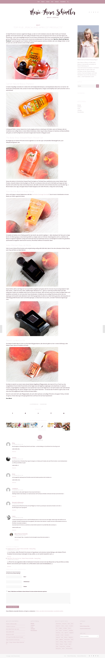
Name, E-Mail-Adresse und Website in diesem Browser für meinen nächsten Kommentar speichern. (27, 591)
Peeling (61, 641)
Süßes (57, 646)
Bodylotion (58, 625)
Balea (69, 623)
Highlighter (71, 632)
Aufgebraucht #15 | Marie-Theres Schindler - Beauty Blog (21, 548)
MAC (62, 637)
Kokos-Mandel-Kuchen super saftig (12, 629)
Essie (57, 630)
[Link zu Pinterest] (96, 12)
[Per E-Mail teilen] (64, 413)
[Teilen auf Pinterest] (51, 413)
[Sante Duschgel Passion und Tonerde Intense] (18, 425)
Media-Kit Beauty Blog (84, 626)
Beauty (38, 25)
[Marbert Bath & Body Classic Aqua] (34, 425)
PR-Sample (70, 641)
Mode (57, 639)
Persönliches (81, 112)
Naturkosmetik (67, 639)
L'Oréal (62, 634)
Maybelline (71, 637)
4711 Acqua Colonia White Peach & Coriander (14, 637)
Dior (57, 628)
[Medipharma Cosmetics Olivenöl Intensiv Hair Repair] (10, 425)
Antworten (14, 451)
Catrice (62, 625)
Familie (60, 630)
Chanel (66, 625)
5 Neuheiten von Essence (10, 626)
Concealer (71, 625)
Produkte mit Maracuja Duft (11, 623)
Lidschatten (67, 634)
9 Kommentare (43, 404)
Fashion (79, 106)
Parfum (57, 641)
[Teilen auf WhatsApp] (38, 413)
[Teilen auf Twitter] (25, 413)
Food (79, 108)
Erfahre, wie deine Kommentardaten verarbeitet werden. (49, 611)
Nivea (72, 639)
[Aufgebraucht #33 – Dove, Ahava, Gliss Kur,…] (58, 425)
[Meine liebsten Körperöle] (50, 425)
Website (25, 586)
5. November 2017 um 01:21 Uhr (13, 550)
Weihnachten (58, 648)
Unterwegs (68, 646)
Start (81, 623)
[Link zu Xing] (98, 12)
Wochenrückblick (69, 648)
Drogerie (60, 628)
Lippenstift (58, 637)
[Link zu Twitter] (93, 12)
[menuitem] (39, 2)
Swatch (70, 644)
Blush (72, 623)
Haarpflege (71, 630)
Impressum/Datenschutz (85, 628)
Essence (69, 628)
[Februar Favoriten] (26, 425)
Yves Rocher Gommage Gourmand (40, 194)
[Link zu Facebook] (91, 12)
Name (25, 576)
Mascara (65, 637)
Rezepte (61, 644)
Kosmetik (57, 634)
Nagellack (61, 639)
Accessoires (64, 623)
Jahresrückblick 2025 (10, 631)
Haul (62, 632)
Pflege (65, 641)
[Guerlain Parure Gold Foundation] (104, 329)
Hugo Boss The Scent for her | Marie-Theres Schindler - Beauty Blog (23, 558)
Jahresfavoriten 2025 (10, 634)
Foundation (65, 630)
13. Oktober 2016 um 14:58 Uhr (13, 559)
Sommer (65, 644)
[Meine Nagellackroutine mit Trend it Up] (1, 329)
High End (66, 632)
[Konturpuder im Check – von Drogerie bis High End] (66, 426)
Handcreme (58, 632)
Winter (63, 648)
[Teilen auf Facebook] (12, 413)
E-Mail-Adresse (27, 581)
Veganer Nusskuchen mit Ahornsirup (12, 639)
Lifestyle (80, 110)
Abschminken (58, 623)
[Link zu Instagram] (89, 12)
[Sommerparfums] (42, 426)
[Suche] (67, 2)
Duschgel (65, 628)
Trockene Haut (62, 646)
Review (57, 644)
